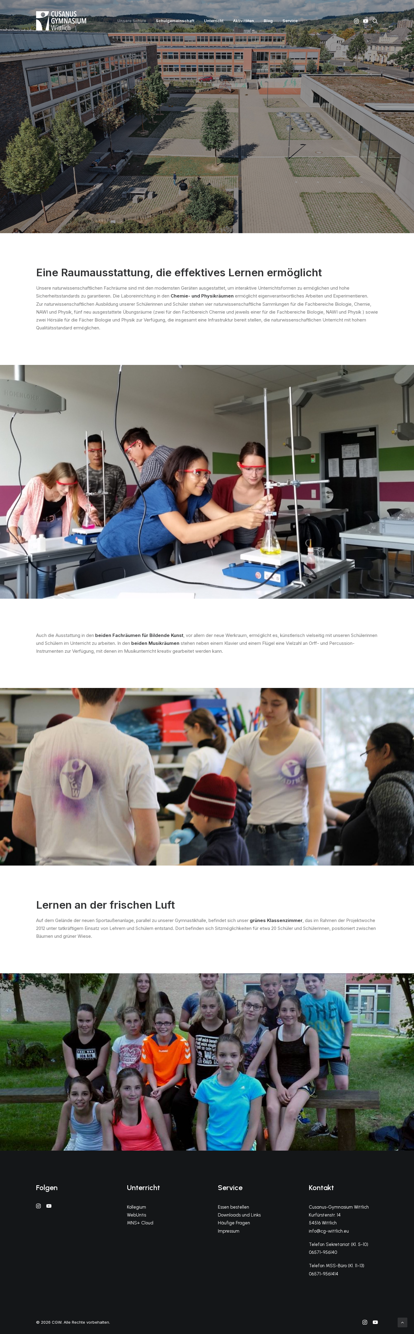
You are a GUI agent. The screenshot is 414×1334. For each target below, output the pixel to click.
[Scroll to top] (402, 1322)
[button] (357, 21)
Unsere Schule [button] (131, 20)
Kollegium (136, 1207)
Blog (268, 20)
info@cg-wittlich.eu (329, 1231)
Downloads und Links (239, 1215)
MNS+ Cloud (140, 1223)
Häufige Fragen (234, 1223)
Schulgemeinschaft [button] (175, 20)
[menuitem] (131, 21)
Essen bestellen (233, 1207)
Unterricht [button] (213, 20)
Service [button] (290, 20)
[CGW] (61, 21)
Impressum (228, 1231)
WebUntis (136, 1215)
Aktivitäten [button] (243, 20)
